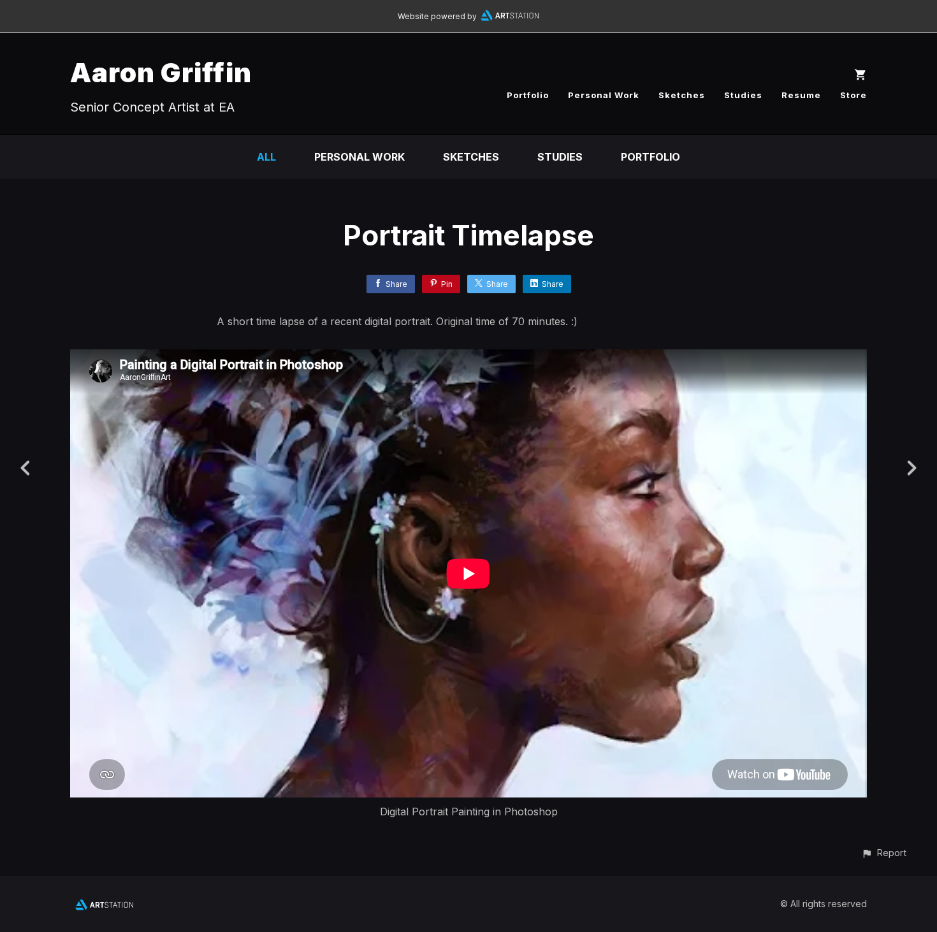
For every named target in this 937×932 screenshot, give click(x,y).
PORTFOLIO (650, 156)
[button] (884, 853)
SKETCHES (471, 156)
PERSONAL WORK (359, 156)
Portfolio (528, 95)
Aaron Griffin (161, 72)
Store (853, 95)
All (266, 156)
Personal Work (603, 95)
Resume (801, 95)
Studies (743, 95)
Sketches (681, 95)
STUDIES (560, 156)
